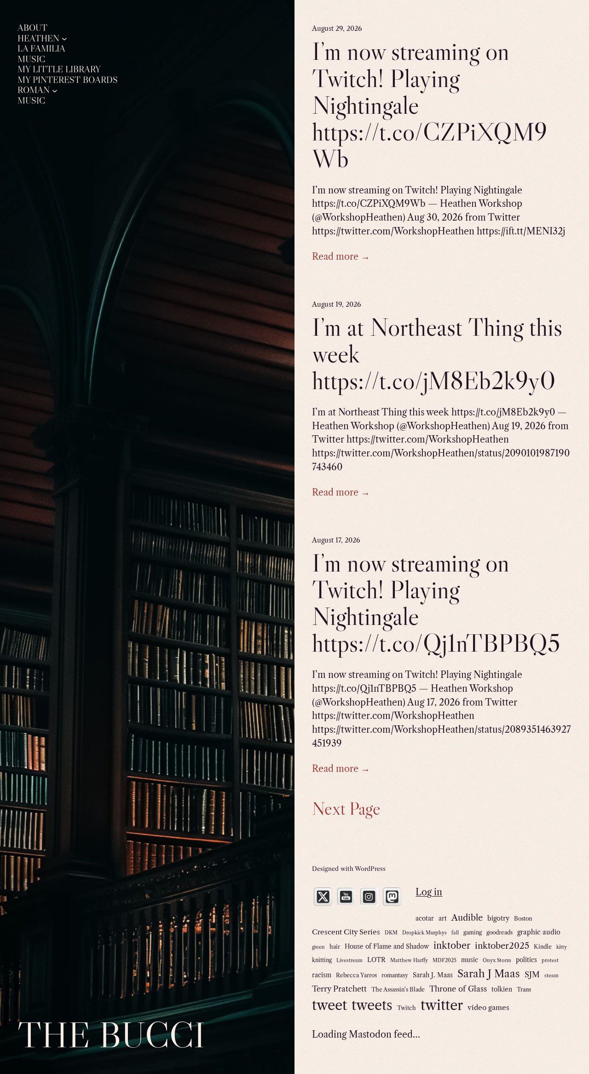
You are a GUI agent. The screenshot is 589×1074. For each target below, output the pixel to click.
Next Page (346, 808)
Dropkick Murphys (424, 933)
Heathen (38, 38)
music (469, 959)
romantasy (394, 975)
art (443, 918)
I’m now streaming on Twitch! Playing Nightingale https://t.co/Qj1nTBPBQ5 (436, 603)
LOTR (376, 959)
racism (321, 975)
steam (551, 976)
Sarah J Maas (488, 974)
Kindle (543, 946)
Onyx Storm (497, 960)
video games (488, 1007)
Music (31, 59)
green (318, 947)
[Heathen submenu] (64, 38)
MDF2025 (444, 960)
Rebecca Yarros (356, 975)
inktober (451, 945)
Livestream (349, 960)
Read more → (341, 256)
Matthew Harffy (409, 960)
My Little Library (59, 69)
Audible (467, 917)
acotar (425, 918)
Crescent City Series (346, 932)
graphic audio (538, 932)
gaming (472, 932)
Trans (524, 989)
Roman (33, 90)
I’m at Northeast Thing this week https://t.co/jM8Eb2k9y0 (437, 354)
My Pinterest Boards (67, 80)
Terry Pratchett (339, 988)
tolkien (501, 989)
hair (334, 946)
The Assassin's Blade (398, 989)
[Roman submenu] (55, 90)
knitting (322, 960)
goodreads (499, 932)
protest (550, 960)
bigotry (498, 918)
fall (455, 933)
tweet (329, 1005)
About (32, 28)
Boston (523, 918)
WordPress (370, 868)
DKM (391, 933)
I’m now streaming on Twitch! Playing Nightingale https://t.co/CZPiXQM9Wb (429, 105)
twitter (442, 1005)
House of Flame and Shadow (387, 946)
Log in (429, 892)
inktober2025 (502, 945)
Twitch (406, 1007)
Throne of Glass (458, 988)
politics (526, 959)
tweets (372, 1005)
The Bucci (111, 1034)
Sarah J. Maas (433, 975)
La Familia (41, 48)
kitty (561, 947)
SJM (532, 974)
